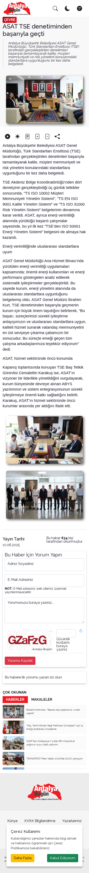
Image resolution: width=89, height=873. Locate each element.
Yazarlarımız (72, 821)
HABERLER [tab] (15, 699)
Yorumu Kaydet (20, 661)
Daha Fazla (23, 858)
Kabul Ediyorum (62, 858)
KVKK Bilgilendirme (39, 821)
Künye (12, 821)
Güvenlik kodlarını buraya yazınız (63, 644)
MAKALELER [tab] (41, 699)
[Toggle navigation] (79, 8)
